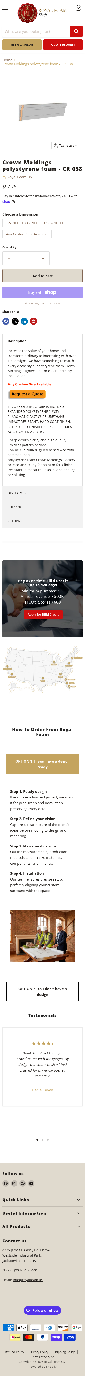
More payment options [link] (42, 303)
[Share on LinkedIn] (24, 321)
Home (7, 60)
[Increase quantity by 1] (43, 258)
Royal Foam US (19, 177)
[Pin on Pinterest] (33, 321)
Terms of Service (42, 1357)
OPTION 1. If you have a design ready (42, 764)
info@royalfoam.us (28, 1280)
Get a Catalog (22, 45)
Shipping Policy (64, 1352)
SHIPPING (15, 507)
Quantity (9, 247)
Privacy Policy (38, 1352)
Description (17, 341)
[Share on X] (15, 321)
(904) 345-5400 (25, 1270)
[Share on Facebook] (5, 321)
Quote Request (26, 901)
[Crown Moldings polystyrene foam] (27, 398)
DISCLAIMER (17, 493)
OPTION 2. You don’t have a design (42, 991)
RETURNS (15, 521)
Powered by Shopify (43, 1366)
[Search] (76, 31)
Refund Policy (14, 1352)
